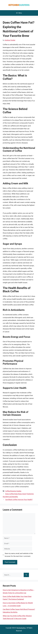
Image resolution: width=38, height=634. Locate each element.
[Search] (26, 575)
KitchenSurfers (21, 628)
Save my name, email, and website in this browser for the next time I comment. (19, 554)
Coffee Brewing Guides (13, 491)
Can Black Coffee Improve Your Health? (19, 499)
